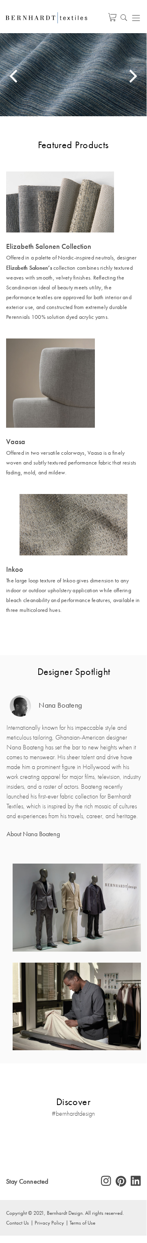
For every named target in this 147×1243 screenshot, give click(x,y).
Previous (14, 76)
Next (131, 76)
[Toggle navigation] (136, 18)
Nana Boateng (59, 705)
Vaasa (15, 441)
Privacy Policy (49, 1222)
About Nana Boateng (33, 834)
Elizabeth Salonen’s (29, 267)
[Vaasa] (73, 383)
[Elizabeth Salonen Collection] (73, 201)
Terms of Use (82, 1222)
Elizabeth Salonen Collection (48, 246)
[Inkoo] (73, 524)
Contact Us (17, 1222)
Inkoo (14, 569)
